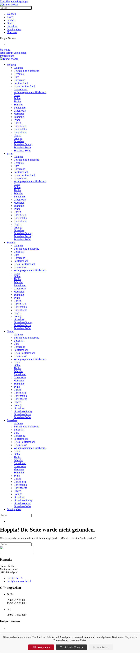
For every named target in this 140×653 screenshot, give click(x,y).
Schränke (19, 116)
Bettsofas (19, 73)
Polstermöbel (21, 83)
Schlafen (11, 20)
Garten (10, 23)
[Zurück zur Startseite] (9, 4)
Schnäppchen (14, 29)
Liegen (17, 135)
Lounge (18, 138)
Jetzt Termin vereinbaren (13, 52)
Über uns (12, 32)
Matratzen (19, 113)
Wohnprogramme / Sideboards (30, 92)
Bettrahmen (20, 107)
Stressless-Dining (23, 144)
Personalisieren (101, 647)
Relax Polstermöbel (24, 86)
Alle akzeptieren (41, 647)
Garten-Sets (20, 126)
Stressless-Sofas (22, 150)
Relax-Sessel (20, 89)
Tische (17, 101)
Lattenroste (20, 110)
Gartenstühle (20, 129)
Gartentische (20, 132)
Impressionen (7, 55)
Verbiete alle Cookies (71, 647)
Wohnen (11, 13)
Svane (17, 119)
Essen (10, 17)
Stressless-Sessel (22, 147)
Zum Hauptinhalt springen (14, 1)
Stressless (12, 26)
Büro (16, 76)
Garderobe (19, 80)
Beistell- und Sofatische (26, 70)
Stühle (17, 98)
